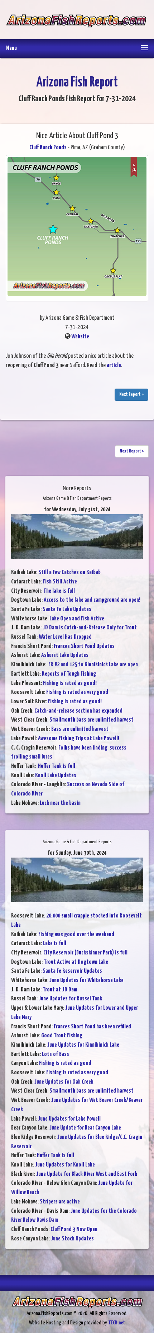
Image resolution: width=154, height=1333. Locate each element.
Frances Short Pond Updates (84, 646)
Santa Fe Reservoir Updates (72, 971)
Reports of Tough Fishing (69, 674)
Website (80, 337)
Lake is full (54, 943)
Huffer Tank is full (56, 766)
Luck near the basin (60, 803)
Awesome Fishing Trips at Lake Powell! (78, 739)
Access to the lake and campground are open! (92, 600)
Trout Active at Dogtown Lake (76, 962)
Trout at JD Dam (60, 990)
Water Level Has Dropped (65, 637)
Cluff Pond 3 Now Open (73, 1229)
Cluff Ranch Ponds (48, 148)
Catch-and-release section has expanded (78, 711)
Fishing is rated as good (65, 1063)
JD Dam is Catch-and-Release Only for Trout (90, 628)
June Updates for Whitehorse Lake (86, 980)
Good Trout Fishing (61, 1036)
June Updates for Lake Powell (69, 1119)
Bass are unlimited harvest (80, 729)
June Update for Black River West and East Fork (86, 1174)
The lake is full (59, 591)
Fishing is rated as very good (77, 692)
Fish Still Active (60, 582)
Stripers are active (60, 1202)
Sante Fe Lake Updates (67, 609)
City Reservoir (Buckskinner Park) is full (85, 953)
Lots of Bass (55, 1054)
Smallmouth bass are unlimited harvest (91, 720)
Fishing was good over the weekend (76, 934)
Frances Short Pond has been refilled (92, 1027)
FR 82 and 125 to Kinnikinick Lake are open (92, 665)
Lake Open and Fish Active (76, 619)
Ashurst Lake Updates (64, 655)
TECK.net (116, 1322)
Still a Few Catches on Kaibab (69, 572)
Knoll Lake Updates (55, 776)
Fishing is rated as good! (70, 683)
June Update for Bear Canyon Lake (85, 1128)
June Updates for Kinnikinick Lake (83, 1045)
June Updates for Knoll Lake (65, 1165)
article (114, 365)
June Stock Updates (72, 1239)
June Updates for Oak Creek (63, 1082)
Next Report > (131, 394)
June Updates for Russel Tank (70, 999)
